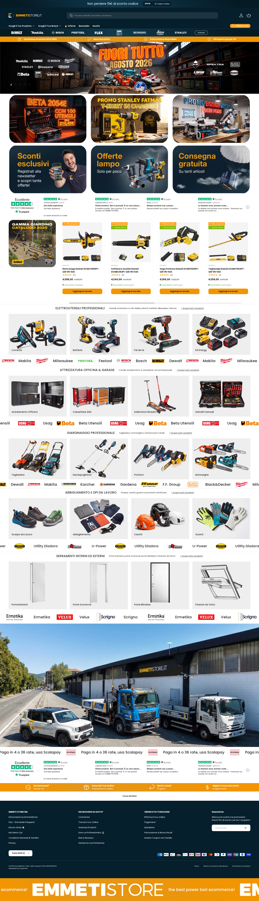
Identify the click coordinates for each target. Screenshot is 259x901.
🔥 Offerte (70, 26)
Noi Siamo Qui (15, 832)
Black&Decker (66, 484)
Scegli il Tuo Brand (48, 26)
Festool (17, 361)
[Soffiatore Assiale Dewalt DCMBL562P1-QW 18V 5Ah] (131, 242)
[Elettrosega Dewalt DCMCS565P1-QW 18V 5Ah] (82, 242)
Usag (43, 423)
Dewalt (87, 361)
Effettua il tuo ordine (154, 817)
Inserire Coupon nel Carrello (158, 837)
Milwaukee (159, 361)
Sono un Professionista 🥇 (91, 832)
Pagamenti (150, 822)
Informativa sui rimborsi (241, 866)
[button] (249, 15)
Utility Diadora (41, 546)
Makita (121, 361)
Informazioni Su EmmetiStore (23, 817)
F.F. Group (19, 484)
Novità (96, 26)
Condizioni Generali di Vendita (24, 837)
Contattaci (84, 817)
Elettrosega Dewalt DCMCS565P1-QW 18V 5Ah (80, 270)
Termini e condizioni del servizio (215, 866)
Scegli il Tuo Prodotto (20, 26)
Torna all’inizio (129, 796)
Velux (91, 617)
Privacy (12, 843)
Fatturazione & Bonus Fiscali (158, 832)
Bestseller (84, 26)
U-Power (94, 546)
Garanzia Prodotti (87, 827)
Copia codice (163, 3)
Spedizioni (149, 827)
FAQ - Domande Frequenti (22, 822)
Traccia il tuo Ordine (88, 822)
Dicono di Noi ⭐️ (17, 827)
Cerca (196, 866)
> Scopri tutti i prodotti (192, 308)
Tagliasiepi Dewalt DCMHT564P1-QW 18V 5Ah (226, 270)
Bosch (53, 361)
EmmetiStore (19, 866)
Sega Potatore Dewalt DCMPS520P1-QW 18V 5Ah (179, 270)
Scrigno (137, 617)
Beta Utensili (86, 423)
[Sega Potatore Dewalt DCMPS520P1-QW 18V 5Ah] (180, 242)
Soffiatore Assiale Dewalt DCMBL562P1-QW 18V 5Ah (125, 270)
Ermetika (48, 617)
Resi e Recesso (85, 837)
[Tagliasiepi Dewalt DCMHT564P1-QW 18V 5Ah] (228, 242)
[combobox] (142, 15)
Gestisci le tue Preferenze (91, 843)
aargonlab (23, 868)
